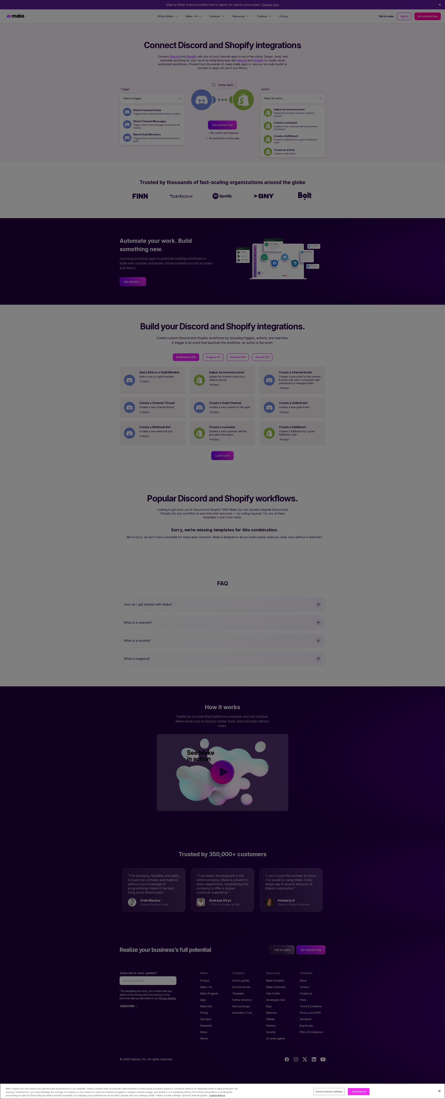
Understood (359, 1091)
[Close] (439, 1091)
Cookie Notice (217, 1095)
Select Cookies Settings (329, 1091)
